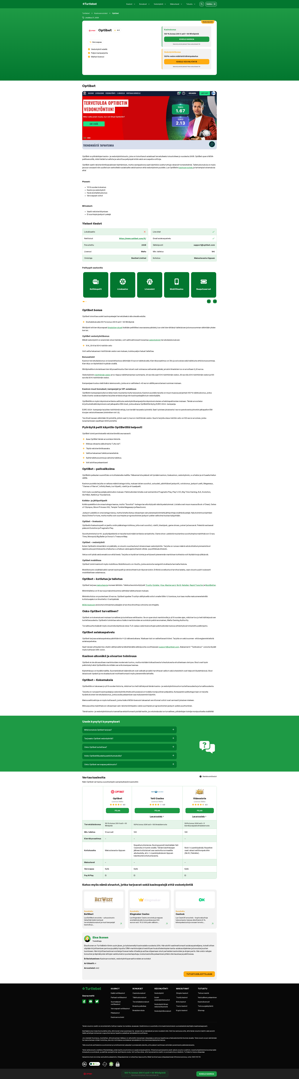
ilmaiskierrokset (115, 327)
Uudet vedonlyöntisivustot (162, 998)
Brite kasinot (181, 1002)
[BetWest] (121, 923)
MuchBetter (210, 585)
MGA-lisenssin (88, 605)
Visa (162, 585)
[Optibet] (149, 120)
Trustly (149, 585)
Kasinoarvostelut (101, 13)
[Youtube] (91, 1001)
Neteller (185, 585)
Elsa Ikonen (100, 937)
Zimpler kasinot (182, 993)
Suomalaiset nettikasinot (116, 1003)
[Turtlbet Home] (89, 4)
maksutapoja (102, 585)
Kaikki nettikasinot (118, 993)
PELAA (117, 811)
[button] (129, 730)
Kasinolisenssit (204, 1002)
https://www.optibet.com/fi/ (132, 238)
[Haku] (201, 4)
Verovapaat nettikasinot (120, 1009)
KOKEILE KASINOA (186, 39)
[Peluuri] (84, 1064)
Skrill (178, 585)
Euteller (156, 585)
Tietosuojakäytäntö (205, 1006)
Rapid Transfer (196, 585)
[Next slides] (215, 301)
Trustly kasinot (182, 997)
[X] (97, 1001)
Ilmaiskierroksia (138, 1010)
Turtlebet (86, 13)
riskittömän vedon (102, 375)
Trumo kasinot (181, 1006)
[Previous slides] (209, 301)
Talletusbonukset (139, 997)
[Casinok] (212, 923)
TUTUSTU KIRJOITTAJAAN (199, 974)
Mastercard (170, 585)
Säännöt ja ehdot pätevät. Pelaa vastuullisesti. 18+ (145, 1075)
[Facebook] (84, 1001)
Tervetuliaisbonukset (141, 1002)
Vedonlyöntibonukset (162, 1011)
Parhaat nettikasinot (119, 997)
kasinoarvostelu (186, 167)
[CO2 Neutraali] (95, 1064)
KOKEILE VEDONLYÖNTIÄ (186, 62)
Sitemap (201, 1010)
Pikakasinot (115, 1013)
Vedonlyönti (159, 993)
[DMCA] (111, 1064)
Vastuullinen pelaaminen (207, 997)
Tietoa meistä (203, 993)
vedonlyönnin (155, 340)
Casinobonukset (139, 993)
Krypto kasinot (181, 1010)
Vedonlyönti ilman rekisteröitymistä (161, 1005)
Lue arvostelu (156, 816)
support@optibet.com (169, 647)
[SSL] (117, 1064)
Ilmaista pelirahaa (139, 1006)
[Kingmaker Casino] (166, 923)
